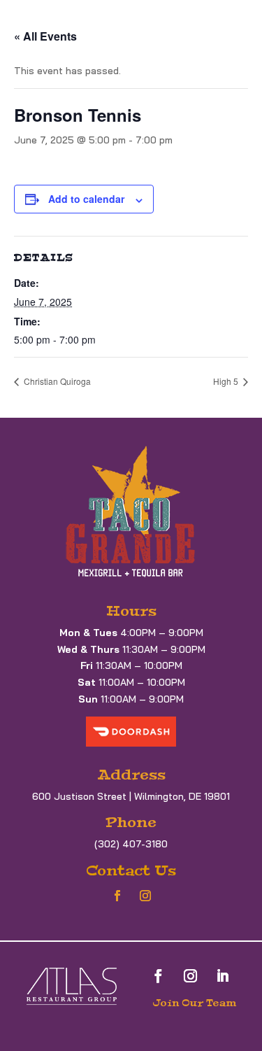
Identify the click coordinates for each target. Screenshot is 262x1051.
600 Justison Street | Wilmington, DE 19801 (131, 796)
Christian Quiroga (56, 381)
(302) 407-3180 (131, 844)
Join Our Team (194, 1002)
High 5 (226, 381)
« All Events (45, 36)
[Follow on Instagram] (145, 895)
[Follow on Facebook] (117, 895)
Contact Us (131, 870)
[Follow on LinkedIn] (223, 976)
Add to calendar (86, 199)
